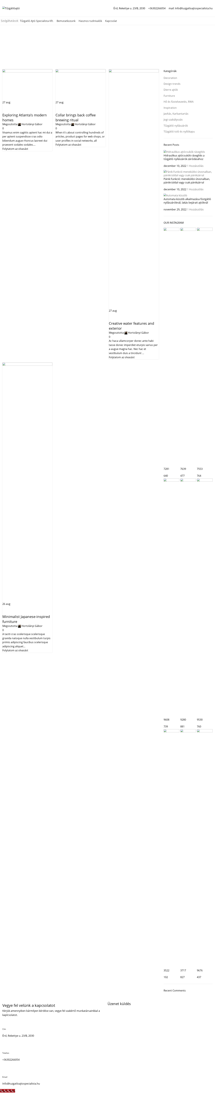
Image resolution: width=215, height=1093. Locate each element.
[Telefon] (6, 1047)
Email (4, 1077)
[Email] (6, 1070)
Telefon (5, 1053)
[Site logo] (11, 8)
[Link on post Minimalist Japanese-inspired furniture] (107, 544)
